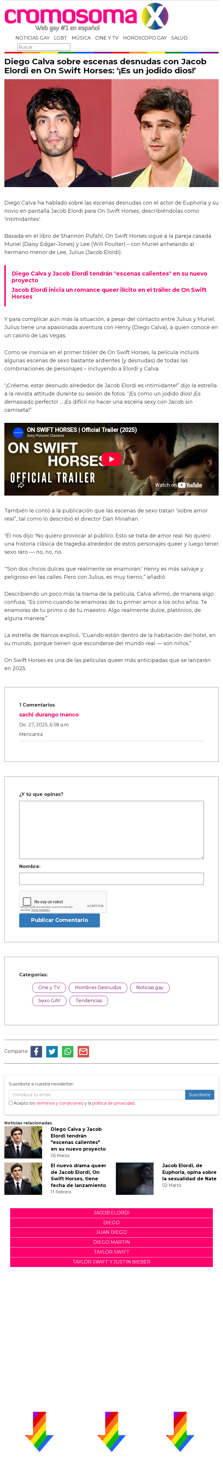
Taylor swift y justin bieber (111, 1262)
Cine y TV (49, 987)
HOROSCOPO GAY (145, 38)
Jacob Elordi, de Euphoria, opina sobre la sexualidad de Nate (189, 1172)
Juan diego (111, 1232)
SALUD (179, 38)
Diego (111, 1222)
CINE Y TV (106, 38)
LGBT (60, 38)
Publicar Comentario (59, 920)
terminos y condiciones (59, 1103)
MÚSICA (81, 38)
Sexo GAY (49, 1000)
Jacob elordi (112, 1213)
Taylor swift (112, 1252)
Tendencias (88, 1000)
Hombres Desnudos (98, 987)
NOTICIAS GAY (32, 38)
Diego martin (111, 1242)
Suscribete (200, 1094)
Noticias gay (149, 987)
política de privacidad (113, 1103)
